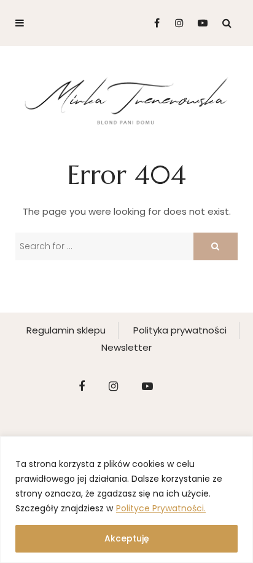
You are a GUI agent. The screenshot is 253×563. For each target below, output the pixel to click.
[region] (126, 499)
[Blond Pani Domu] (126, 99)
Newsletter (126, 347)
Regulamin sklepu (66, 330)
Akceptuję (126, 538)
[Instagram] (176, 23)
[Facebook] (152, 23)
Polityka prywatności (180, 330)
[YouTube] (200, 23)
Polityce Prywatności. (161, 508)
